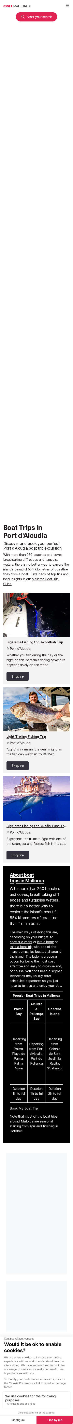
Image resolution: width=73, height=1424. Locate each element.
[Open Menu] (67, 6)
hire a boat (45, 942)
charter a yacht (21, 942)
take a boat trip (21, 947)
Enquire (18, 676)
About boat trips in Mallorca (27, 878)
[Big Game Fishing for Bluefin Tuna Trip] (36, 819)
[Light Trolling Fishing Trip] (36, 730)
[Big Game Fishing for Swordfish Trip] (36, 638)
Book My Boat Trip (24, 1108)
